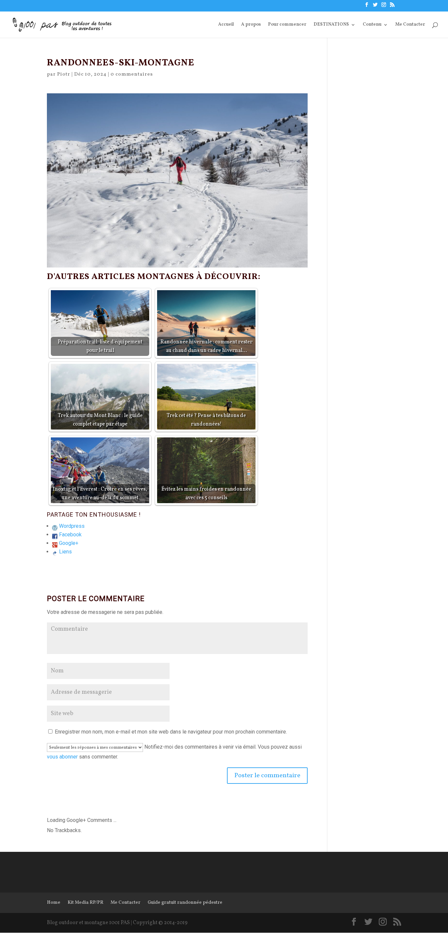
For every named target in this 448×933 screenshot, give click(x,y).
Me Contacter (410, 25)
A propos (251, 25)
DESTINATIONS (331, 25)
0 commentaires (132, 74)
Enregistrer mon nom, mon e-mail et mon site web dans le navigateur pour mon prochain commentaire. (171, 732)
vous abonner (62, 757)
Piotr (63, 74)
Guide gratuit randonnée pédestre (185, 902)
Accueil (226, 25)
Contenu (372, 25)
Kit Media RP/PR (85, 902)
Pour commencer (287, 25)
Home (53, 902)
